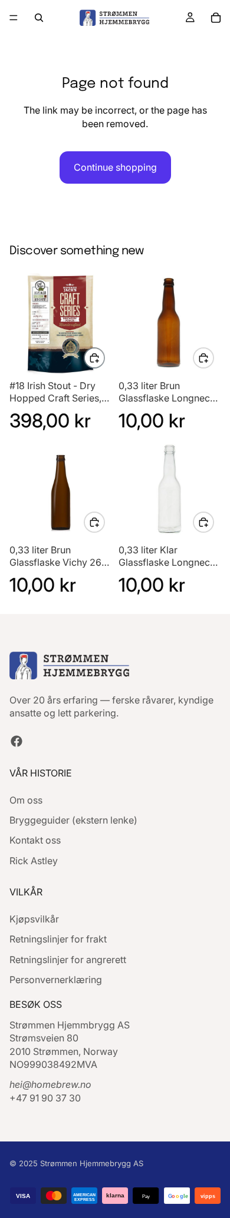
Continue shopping (115, 167)
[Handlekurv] (216, 18)
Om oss (25, 800)
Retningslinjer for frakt (58, 939)
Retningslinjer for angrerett (67, 959)
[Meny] (13, 17)
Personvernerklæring (55, 979)
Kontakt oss (35, 840)
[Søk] (39, 18)
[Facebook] (16, 741)
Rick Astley (33, 861)
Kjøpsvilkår (34, 919)
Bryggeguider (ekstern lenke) (73, 820)
